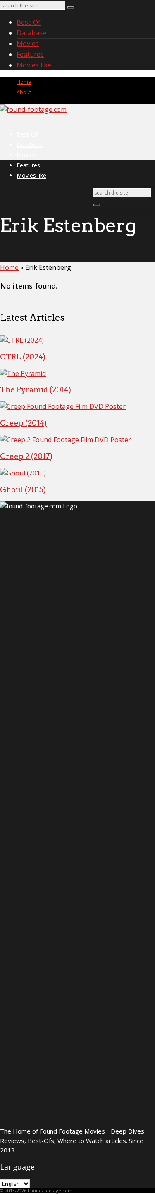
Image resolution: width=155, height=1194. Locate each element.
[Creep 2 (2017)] (65, 439)
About (24, 92)
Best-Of (29, 22)
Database (31, 32)
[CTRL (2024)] (22, 340)
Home (24, 82)
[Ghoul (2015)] (23, 473)
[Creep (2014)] (63, 406)
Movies (28, 43)
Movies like (34, 65)
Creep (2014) (23, 423)
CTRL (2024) (22, 356)
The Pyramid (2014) (35, 389)
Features (30, 54)
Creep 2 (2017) (26, 456)
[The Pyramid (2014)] (23, 373)
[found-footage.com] (33, 109)
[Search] (70, 7)
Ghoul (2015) (23, 489)
